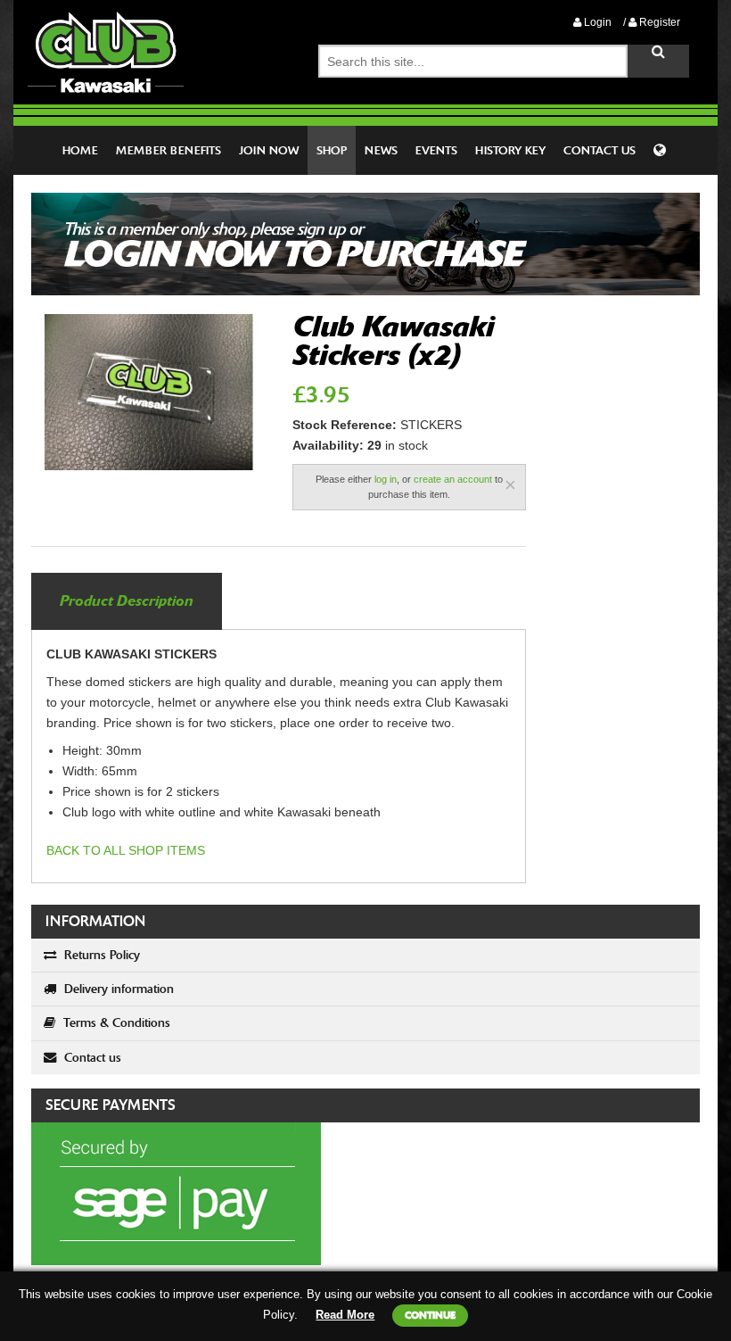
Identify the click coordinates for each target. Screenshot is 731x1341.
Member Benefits (168, 150)
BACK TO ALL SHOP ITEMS (125, 850)
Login (596, 22)
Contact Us (599, 150)
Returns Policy (100, 955)
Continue (430, 1315)
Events (436, 150)
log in (385, 479)
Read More (345, 1314)
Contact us (91, 1057)
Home (80, 150)
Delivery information (117, 989)
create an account (453, 479)
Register (658, 22)
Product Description (126, 601)
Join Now (269, 150)
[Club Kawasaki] (106, 51)
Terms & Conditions (115, 1022)
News (381, 150)
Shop (331, 150)
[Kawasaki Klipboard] (661, 150)
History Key (510, 150)
